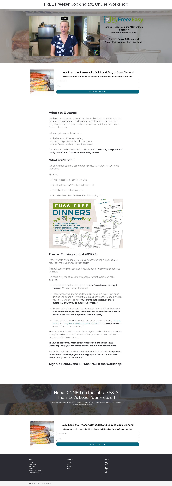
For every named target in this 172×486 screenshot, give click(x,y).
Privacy (70, 466)
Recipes (32, 466)
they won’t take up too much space (81, 323)
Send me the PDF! (97, 92)
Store (31, 468)
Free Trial (32, 464)
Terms (69, 468)
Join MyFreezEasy (35, 470)
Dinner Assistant (35, 473)
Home (31, 462)
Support (70, 464)
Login (69, 462)
